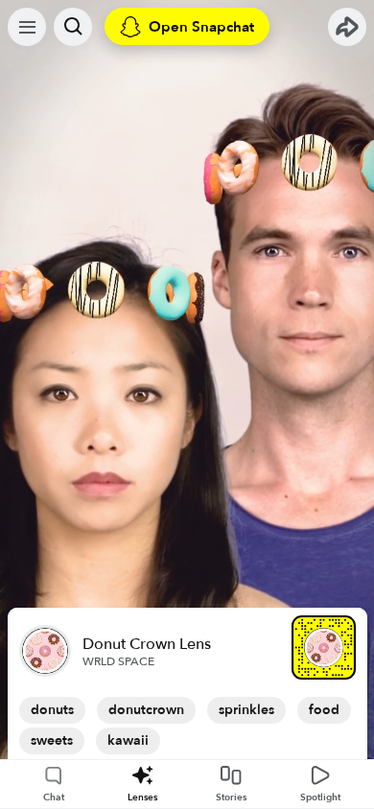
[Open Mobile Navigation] (27, 27)
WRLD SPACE (118, 661)
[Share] (347, 27)
